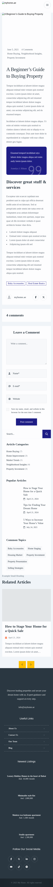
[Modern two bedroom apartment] (26, 810)
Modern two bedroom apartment (26, 815)
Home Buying (13, 53)
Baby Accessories (16, 283)
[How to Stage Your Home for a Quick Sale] (12, 493)
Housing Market (15, 555)
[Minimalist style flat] (26, 790)
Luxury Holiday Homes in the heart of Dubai (26, 776)
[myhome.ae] (9, 5)
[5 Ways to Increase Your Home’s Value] (12, 523)
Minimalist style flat (26, 796)
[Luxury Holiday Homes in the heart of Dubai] (26, 771)
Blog (10, 748)
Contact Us (13, 735)
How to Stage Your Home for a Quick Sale (33, 491)
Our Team (12, 741)
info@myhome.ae (26, 707)
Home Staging (34, 548)
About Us (12, 728)
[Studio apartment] (26, 829)
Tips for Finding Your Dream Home (34, 506)
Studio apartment (26, 835)
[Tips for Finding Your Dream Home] (12, 508)
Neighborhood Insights (31, 53)
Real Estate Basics (36, 283)
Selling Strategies (15, 568)
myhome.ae (20, 297)
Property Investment (16, 58)
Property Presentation (17, 561)
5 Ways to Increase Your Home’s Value (33, 521)
